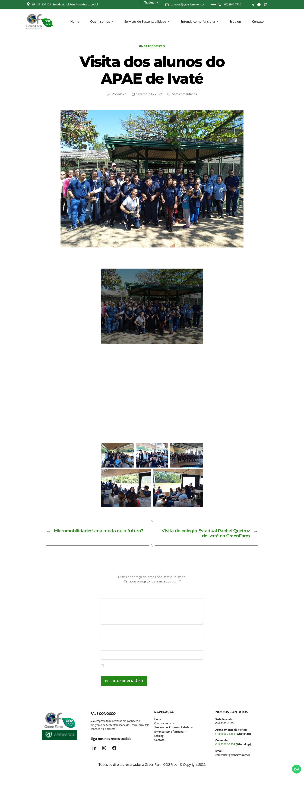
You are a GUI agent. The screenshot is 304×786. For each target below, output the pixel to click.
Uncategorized (152, 46)
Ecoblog (235, 21)
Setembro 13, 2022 (149, 94)
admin (121, 94)
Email (158, 630)
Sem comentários (184, 94)
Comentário (110, 595)
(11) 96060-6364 (225, 733)
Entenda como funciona (197, 21)
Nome (106, 630)
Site (103, 648)
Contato (258, 21)
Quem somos (100, 21)
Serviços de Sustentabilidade (145, 21)
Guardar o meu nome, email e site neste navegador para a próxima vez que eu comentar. (153, 667)
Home (74, 21)
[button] (102, 21)
